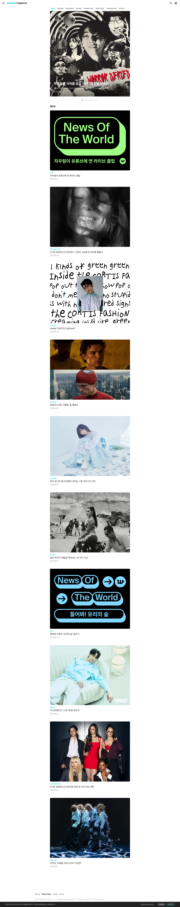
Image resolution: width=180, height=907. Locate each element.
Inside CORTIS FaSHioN (62, 328)
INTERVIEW (70, 8)
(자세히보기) (51, 904)
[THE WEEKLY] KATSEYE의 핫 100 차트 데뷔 (72, 787)
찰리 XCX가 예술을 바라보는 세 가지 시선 (69, 557)
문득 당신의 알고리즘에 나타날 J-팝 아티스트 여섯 (73, 481)
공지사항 (61, 894)
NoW (129, 8)
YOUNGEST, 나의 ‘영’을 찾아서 (64, 710)
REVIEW (79, 8)
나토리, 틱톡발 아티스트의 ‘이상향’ (65, 863)
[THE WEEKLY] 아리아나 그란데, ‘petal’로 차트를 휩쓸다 (76, 252)
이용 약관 (37, 894)
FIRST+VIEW (100, 8)
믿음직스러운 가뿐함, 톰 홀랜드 (64, 405)
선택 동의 (161, 904)
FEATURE (60, 8)
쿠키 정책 (54, 894)
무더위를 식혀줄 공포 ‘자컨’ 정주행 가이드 (81, 84)
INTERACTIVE (88, 8)
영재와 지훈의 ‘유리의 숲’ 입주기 (64, 634)
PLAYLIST (122, 8)
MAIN (53, 8)
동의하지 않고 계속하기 (147, 904)
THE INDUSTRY (111, 8)
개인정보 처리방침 (46, 894)
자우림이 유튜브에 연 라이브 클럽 (65, 175)
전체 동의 (170, 904)
